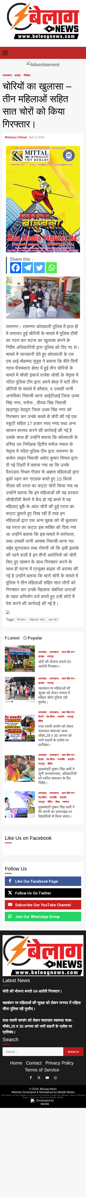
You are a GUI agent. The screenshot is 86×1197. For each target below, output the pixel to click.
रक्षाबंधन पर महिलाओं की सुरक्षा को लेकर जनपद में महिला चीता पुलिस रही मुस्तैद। (20, 690)
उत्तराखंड (42, 652)
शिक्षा (57, 802)
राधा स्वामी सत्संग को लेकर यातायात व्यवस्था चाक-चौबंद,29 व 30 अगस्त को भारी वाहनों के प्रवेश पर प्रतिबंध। (20, 728)
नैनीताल (27, 75)
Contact (34, 1062)
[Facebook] (15, 267)
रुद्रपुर (50, 656)
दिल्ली (41, 716)
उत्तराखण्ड (7, 75)
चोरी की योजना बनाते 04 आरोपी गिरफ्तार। (20, 658)
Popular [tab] (34, 638)
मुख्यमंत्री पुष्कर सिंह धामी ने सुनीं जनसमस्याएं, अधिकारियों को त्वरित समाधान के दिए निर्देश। (20, 768)
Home (16, 1062)
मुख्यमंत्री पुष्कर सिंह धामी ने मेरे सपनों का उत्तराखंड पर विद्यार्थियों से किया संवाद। (20, 804)
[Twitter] (39, 267)
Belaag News (48, 1089)
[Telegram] (27, 267)
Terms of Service (42, 1069)
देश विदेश (50, 716)
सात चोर (53, 619)
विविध (40, 721)
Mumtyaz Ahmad (16, 137)
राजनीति (61, 759)
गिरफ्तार (21, 619)
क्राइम (18, 75)
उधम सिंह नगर (68, 652)
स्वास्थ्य (66, 802)
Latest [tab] (13, 638)
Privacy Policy (59, 1062)
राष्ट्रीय (61, 716)
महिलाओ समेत (37, 619)
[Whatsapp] (51, 267)
